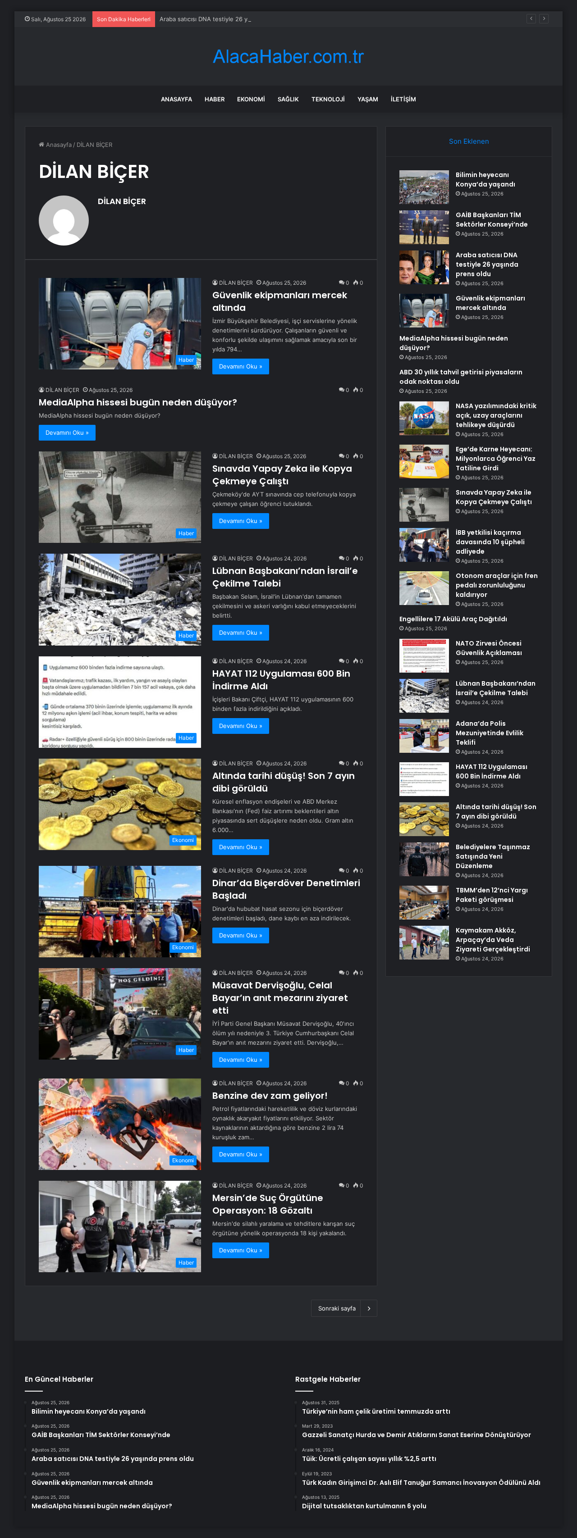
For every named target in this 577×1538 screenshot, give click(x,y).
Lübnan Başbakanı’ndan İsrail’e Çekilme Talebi (496, 688)
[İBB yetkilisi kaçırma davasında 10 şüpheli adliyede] (424, 545)
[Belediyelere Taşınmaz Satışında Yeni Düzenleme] (424, 859)
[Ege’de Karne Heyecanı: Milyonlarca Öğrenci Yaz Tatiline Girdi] (424, 461)
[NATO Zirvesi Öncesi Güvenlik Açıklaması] (424, 656)
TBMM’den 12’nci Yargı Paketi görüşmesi (492, 895)
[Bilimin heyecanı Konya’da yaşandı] (424, 187)
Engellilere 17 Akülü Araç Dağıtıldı (453, 618)
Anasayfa (176, 99)
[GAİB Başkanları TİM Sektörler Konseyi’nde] (424, 227)
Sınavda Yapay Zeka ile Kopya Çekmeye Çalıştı (282, 474)
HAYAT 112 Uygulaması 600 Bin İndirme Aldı (491, 771)
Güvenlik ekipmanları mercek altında (490, 303)
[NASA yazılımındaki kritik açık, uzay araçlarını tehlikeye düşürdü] (424, 418)
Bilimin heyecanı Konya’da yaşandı (485, 179)
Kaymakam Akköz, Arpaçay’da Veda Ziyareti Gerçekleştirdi (493, 940)
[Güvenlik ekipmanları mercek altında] (424, 311)
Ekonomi (251, 99)
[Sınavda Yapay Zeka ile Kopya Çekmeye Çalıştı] (424, 505)
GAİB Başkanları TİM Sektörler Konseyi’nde (492, 219)
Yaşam (367, 99)
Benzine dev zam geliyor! (270, 1095)
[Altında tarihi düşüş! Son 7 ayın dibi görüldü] (424, 819)
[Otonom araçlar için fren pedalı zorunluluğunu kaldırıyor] (424, 588)
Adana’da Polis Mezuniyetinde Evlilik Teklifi (489, 733)
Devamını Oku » (240, 366)
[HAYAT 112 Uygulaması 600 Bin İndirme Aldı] (424, 779)
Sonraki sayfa (337, 1308)
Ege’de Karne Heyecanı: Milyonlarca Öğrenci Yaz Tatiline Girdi (496, 459)
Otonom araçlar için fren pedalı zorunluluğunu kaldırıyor (497, 585)
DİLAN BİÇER (122, 201)
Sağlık (288, 99)
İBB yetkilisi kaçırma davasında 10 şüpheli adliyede (490, 542)
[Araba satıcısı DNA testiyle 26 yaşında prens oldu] (424, 267)
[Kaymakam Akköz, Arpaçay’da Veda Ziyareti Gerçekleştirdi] (424, 943)
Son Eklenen (469, 141)
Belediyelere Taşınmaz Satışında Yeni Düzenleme (493, 856)
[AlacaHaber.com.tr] (288, 57)
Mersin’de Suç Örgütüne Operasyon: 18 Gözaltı (267, 1204)
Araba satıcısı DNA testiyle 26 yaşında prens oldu (229, 19)
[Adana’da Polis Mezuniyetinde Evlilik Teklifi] (424, 736)
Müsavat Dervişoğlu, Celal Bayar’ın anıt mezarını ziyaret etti (280, 998)
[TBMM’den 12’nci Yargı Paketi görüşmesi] (424, 902)
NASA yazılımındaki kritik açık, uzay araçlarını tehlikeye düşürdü (496, 415)
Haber (214, 99)
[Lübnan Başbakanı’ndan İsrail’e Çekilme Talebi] (424, 696)
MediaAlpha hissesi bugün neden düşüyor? (138, 402)
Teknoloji (328, 99)
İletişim (403, 99)
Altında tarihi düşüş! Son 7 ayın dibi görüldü (496, 811)
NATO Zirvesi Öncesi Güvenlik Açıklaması (489, 648)
